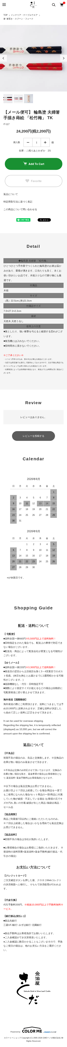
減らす (28, 142)
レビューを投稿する (33, 436)
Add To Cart (36, 164)
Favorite (36, 181)
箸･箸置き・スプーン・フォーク (18, 19)
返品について (10, 194)
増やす (45, 142)
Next (63, 58)
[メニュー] (4, 4)
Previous (3, 58)
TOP (5, 15)
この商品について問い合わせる (20, 209)
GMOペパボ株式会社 (52, 1038)
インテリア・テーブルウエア (24, 15)
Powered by (15, 1032)
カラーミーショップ (12, 1038)
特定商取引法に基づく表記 (17, 201)
